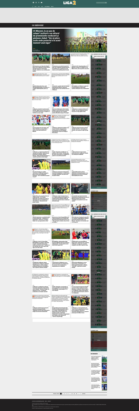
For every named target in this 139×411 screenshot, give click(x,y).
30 (76, 393)
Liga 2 (35, 6)
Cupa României (47, 6)
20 (74, 393)
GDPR (46, 401)
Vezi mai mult (99, 187)
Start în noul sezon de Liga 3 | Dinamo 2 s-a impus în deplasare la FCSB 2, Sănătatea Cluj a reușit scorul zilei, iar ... (96, 358)
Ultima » (84, 393)
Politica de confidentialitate (38, 401)
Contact (49, 401)
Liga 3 (39, 6)
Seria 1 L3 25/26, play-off (99, 56)
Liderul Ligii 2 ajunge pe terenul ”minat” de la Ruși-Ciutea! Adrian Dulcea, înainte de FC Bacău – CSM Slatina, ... (95, 386)
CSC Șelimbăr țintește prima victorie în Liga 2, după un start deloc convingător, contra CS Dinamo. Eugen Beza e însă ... (96, 372)
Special (52, 6)
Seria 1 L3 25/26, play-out (99, 216)
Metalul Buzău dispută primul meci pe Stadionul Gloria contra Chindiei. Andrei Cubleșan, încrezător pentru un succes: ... (96, 365)
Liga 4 (42, 6)
